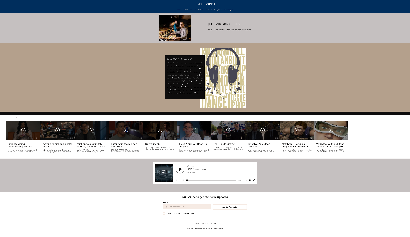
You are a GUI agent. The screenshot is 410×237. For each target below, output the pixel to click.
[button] (12, 117)
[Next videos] (351, 129)
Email (165, 203)
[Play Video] (23, 130)
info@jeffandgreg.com (208, 223)
